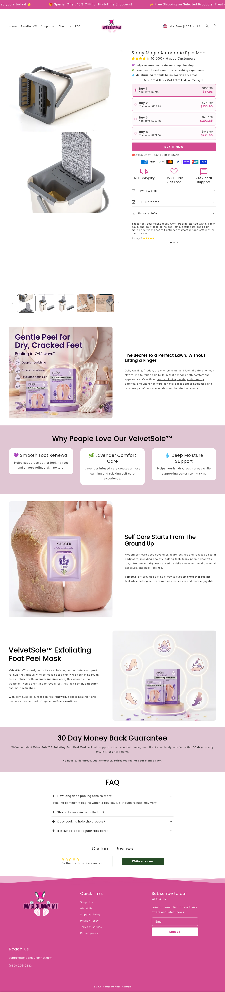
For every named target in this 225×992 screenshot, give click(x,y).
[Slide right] (119, 303)
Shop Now (87, 902)
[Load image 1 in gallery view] (26, 303)
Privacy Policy (89, 920)
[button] (199, 26)
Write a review (143, 861)
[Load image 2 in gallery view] (46, 303)
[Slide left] (13, 303)
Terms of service (91, 926)
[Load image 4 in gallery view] (86, 303)
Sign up (175, 931)
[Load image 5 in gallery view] (105, 303)
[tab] (170, 242)
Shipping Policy (90, 914)
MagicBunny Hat (111, 987)
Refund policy (89, 933)
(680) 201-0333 (20, 965)
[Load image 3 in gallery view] (66, 303)
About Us (86, 908)
